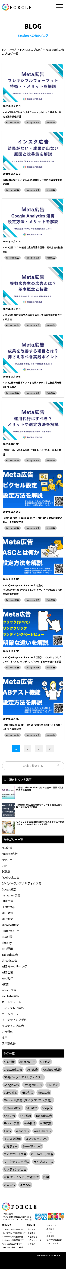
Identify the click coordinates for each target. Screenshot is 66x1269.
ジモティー (11, 1146)
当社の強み (32, 1236)
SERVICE (6, 1225)
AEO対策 (7, 848)
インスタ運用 (12, 1139)
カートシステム (11, 1002)
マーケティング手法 (14, 1020)
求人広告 (9, 1185)
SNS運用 (7, 948)
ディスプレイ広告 (13, 1008)
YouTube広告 (10, 996)
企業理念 (31, 1233)
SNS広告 (9, 1116)
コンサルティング (36, 1139)
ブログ (49, 1232)
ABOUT (31, 1225)
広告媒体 (7, 1031)
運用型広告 (9, 1043)
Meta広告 (50, 122)
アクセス (31, 1243)
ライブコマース (43, 1161)
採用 (4, 1037)
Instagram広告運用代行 (13, 1240)
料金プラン (51, 1225)
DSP (4, 865)
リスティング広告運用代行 (14, 1229)
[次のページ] (50, 748)
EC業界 (6, 871)
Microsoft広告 (11, 925)
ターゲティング (32, 1146)
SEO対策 (7, 937)
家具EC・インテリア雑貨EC (21, 1177)
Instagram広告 (32, 122)
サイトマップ (52, 1243)
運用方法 (25, 1185)
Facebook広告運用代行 (12, 1236)
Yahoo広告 (22, 1131)
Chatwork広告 (13, 1069)
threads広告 (9, 960)
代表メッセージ (34, 1240)
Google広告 (9, 889)
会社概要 (31, 1229)
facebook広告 (10, 877)
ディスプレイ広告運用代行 (14, 1233)
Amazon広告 (10, 853)
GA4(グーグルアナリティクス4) (21, 883)
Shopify (7, 942)
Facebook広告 (12, 122)
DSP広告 (32, 1069)
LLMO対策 (8, 907)
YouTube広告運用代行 (12, 1243)
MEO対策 (7, 913)
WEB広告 (46, 1123)
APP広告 (7, 859)
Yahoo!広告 (9, 990)
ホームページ (10, 1014)
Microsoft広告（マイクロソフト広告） (28, 1100)
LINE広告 (7, 901)
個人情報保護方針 (54, 1239)
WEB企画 (7, 972)
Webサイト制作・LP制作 (13, 1247)
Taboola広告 (10, 954)
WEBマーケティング (14, 966)
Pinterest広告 (10, 931)
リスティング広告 (13, 1025)
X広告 (5, 984)
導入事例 (50, 1229)
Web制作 (7, 978)
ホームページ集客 (42, 1154)
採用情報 (50, 1236)
